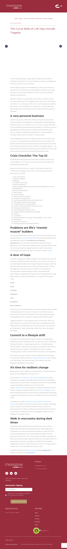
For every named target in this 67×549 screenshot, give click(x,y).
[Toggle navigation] (61, 6)
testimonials (31, 452)
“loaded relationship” (39, 358)
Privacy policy (9, 540)
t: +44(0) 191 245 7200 (41, 468)
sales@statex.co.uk (40, 465)
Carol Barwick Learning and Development (33, 377)
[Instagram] (6, 473)
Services (37, 518)
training (49, 250)
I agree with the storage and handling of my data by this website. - (19, 495)
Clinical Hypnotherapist (28, 238)
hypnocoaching (20, 387)
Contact (37, 515)
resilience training (32, 401)
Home (16, 18)
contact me (46, 450)
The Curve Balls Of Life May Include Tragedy (38, 18)
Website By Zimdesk (46, 544)
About (36, 524)
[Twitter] (15, 473)
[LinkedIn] (11, 473)
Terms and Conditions (11, 544)
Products (37, 521)
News (21, 18)
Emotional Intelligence (44, 390)
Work (36, 512)
